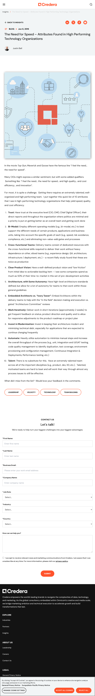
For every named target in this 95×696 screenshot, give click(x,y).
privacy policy (62, 561)
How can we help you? (11, 533)
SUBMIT (47, 573)
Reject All (83, 690)
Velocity (31, 392)
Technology (50, 392)
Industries (6, 620)
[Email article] (85, 22)
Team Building (71, 392)
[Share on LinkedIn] (67, 22)
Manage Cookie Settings (14, 690)
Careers (5, 654)
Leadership (13, 392)
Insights (5, 12)
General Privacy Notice (11, 675)
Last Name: (7, 451)
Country (6, 519)
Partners (5, 626)
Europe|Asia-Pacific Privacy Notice (36, 685)
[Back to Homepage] (47, 4)
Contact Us (6, 660)
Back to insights (15, 22)
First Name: (7, 438)
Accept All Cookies (64, 690)
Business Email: (9, 465)
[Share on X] (73, 22)
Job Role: (6, 492)
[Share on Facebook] (79, 22)
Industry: (6, 504)
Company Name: (9, 477)
